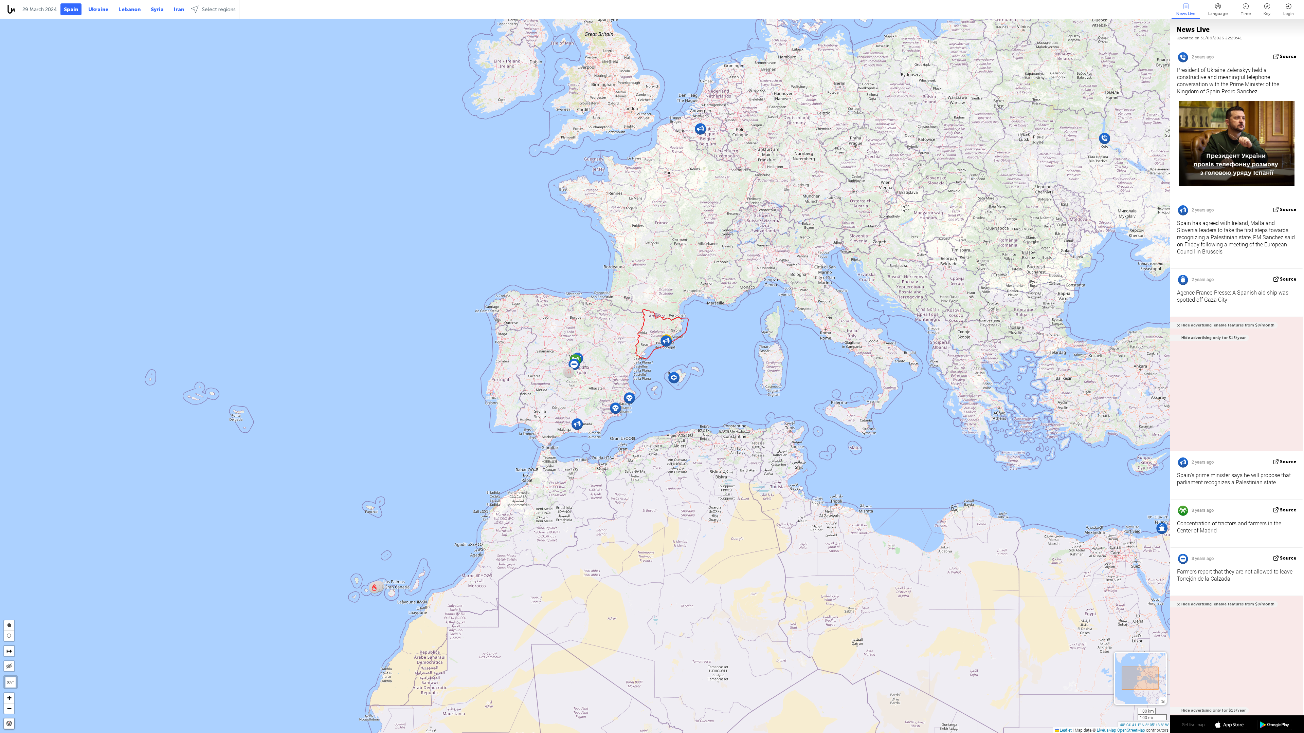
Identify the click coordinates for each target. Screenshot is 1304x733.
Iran (179, 9)
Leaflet (1065, 730)
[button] (374, 587)
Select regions (219, 9)
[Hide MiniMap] (1162, 700)
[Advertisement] (1235, 667)
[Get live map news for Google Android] (1274, 725)
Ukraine (98, 9)
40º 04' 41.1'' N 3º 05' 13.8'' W (1144, 724)
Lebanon (130, 9)
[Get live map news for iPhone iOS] (1230, 725)
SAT (10, 682)
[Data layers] (9, 723)
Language (1218, 13)
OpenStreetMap (1131, 730)
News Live (1185, 13)
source (1288, 56)
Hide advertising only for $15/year (1213, 338)
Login (1288, 13)
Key (1267, 13)
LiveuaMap (1106, 730)
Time (1245, 13)
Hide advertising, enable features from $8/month (1227, 325)
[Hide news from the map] (9, 666)
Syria (157, 9)
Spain (71, 9)
